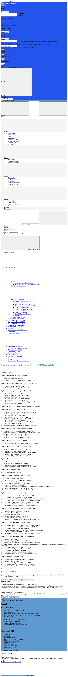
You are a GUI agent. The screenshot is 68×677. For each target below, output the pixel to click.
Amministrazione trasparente (12, 647)
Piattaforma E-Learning (14, 333)
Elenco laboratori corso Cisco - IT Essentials (27, 306)
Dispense (10, 328)
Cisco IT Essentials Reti (21, 312)
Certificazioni (8, 231)
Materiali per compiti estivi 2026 (17, 318)
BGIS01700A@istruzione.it (23, 613)
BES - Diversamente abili (15, 350)
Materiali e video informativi (19, 348)
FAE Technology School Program (17, 330)
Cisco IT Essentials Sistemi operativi (25, 311)
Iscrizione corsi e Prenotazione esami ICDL (27, 284)
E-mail (19, 41)
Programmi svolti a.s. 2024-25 (16, 322)
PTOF (9, 254)
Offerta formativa (9, 229)
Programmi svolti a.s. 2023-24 (16, 323)
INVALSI (10, 359)
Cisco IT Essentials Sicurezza (23, 314)
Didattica (6, 227)
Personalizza (4, 579)
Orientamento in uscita (14, 351)
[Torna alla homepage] (34, 100)
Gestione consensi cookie (11, 645)
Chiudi (3, 54)
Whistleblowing (8, 644)
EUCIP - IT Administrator (18, 286)
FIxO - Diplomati (13, 354)
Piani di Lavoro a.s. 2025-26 (16, 325)
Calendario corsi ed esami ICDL (24, 283)
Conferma (9, 99)
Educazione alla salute (14, 353)
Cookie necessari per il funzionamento (11, 592)
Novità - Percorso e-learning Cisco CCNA (27, 301)
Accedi (3, 4)
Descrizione (18, 303)
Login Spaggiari (46, 44)
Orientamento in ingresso (15, 346)
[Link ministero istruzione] (8, 3)
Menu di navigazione (33, 249)
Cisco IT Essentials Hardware (23, 307)
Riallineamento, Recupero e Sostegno (18, 361)
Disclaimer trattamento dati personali (11, 662)
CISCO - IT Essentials (10, 232)
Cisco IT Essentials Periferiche (23, 309)
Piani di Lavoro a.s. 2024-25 (16, 326)
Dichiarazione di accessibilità (12, 641)
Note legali (7, 636)
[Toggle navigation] (15, 108)
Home (6, 226)
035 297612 (10, 612)
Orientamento (11, 331)
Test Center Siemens (17, 315)
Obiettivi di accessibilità (11, 642)
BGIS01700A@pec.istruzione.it (24, 615)
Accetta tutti (27, 579)
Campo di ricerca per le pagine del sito (11, 224)
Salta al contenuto (6, 1)
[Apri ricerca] (53, 108)
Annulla (3, 99)
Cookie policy (8, 634)
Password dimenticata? (7, 18)
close (2, 116)
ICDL (13, 281)
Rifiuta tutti (15, 579)
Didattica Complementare (15, 358)
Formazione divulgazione (15, 356)
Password (20, 15)
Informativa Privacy (9, 637)
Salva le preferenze (14, 597)
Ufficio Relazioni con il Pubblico (13, 639)
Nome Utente (21, 13)
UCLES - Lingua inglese (18, 317)
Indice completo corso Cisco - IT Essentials (27, 304)
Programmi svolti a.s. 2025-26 (16, 320)
